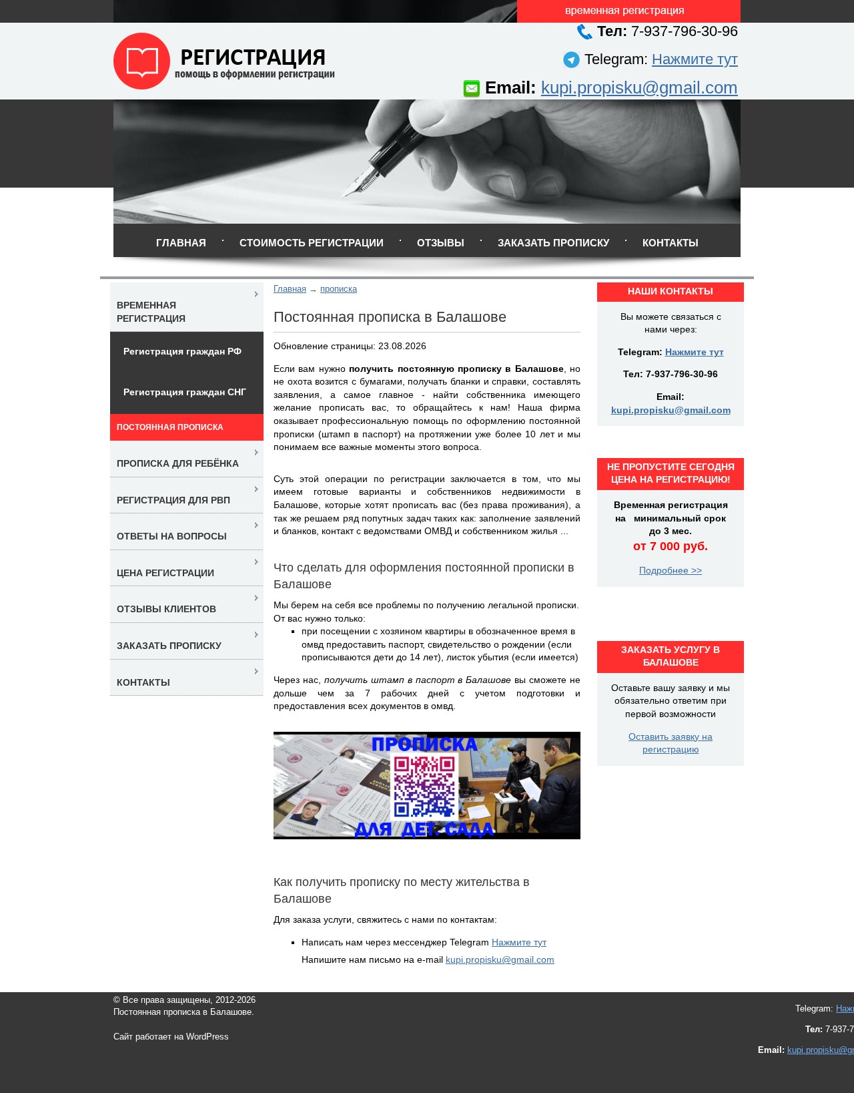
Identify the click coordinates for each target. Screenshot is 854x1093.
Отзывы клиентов (166, 609)
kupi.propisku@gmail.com (639, 87)
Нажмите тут (695, 59)
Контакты (671, 242)
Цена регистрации (165, 573)
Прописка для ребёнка (178, 463)
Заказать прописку (553, 242)
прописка (338, 289)
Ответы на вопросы (172, 536)
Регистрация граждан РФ (182, 351)
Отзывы (440, 242)
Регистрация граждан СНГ (184, 392)
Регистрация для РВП (173, 500)
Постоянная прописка (170, 427)
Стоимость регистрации (312, 242)
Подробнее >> (670, 570)
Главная (181, 242)
